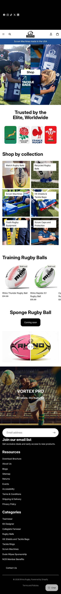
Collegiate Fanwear (11, 529)
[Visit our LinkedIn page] (18, 14)
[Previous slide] (3, 74)
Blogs (5, 469)
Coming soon (30, 322)
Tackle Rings (8, 544)
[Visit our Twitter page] (15, 14)
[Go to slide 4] (35, 101)
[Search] (10, 34)
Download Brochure (11, 458)
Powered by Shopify (39, 579)
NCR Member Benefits (13, 559)
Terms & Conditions (11, 494)
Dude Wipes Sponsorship (14, 554)
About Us (6, 463)
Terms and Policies (30, 585)
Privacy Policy (9, 504)
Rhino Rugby (25, 579)
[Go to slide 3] (32, 101)
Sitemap (6, 474)
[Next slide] (58, 74)
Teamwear (7, 519)
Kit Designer (8, 524)
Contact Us (11, 568)
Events (5, 484)
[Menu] (3, 34)
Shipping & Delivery (11, 499)
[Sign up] (54, 433)
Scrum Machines (10, 549)
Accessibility (8, 489)
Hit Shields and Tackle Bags (15, 539)
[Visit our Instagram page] (8, 14)
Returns (6, 479)
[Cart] (57, 34)
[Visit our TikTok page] (11, 14)
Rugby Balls (8, 534)
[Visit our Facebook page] (4, 14)
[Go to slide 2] (29, 101)
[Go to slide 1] (26, 101)
